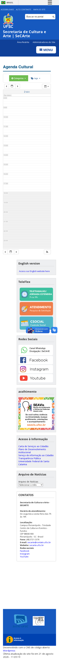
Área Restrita (23, 42)
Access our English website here (34, 271)
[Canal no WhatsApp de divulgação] (35, 354)
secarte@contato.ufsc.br (39, 542)
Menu (47, 50)
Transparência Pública (29, 458)
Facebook (24, 550)
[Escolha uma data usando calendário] (12, 86)
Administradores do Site (44, 42)
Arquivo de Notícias (28, 481)
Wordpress (9, 650)
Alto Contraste (23, 9)
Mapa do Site (39, 9)
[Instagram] (35, 372)
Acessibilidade (7, 9)
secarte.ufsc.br (36, 545)
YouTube (24, 556)
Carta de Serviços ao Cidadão (33, 446)
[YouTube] (35, 381)
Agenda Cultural (18, 67)
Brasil (10, 2)
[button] (47, 252)
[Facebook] (35, 363)
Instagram (25, 553)
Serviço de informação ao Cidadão (36, 455)
